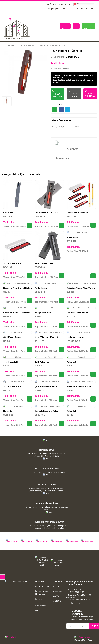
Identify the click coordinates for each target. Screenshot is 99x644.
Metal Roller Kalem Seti (77, 212)
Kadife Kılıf (8, 212)
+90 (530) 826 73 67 (85, 9)
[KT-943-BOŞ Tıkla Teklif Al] (93, 349)
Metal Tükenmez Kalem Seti (47, 337)
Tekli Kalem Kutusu (12, 263)
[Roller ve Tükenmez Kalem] (81, 381)
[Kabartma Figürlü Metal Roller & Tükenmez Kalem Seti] (17, 308)
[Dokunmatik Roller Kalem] (49, 194)
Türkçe (79, 4)
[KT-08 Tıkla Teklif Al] (29, 349)
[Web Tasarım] (84, 637)
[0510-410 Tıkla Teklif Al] (93, 275)
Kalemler (12, 46)
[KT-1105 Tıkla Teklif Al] (93, 325)
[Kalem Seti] (81, 357)
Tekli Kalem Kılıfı (10, 362)
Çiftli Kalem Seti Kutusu (46, 386)
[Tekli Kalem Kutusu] (17, 245)
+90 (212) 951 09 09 (56, 9)
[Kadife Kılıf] (17, 194)
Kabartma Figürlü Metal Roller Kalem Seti (22, 288)
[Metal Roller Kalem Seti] (81, 194)
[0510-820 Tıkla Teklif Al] (61, 225)
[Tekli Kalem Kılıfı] (17, 357)
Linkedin (56, 601)
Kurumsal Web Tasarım (84, 640)
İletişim (38, 599)
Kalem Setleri (27, 46)
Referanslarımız (42, 586)
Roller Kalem (72, 237)
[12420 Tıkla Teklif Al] (93, 423)
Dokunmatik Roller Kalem (46, 212)
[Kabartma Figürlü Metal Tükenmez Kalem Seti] (81, 283)
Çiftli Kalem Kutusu (12, 337)
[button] (56, 26)
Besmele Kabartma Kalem (46, 411)
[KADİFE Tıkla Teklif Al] (29, 225)
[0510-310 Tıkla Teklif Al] (29, 423)
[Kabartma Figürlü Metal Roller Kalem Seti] (17, 283)
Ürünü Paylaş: (58, 105)
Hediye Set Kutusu (43, 313)
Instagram (57, 591)
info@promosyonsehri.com (58, 4)
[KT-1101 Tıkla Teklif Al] (29, 275)
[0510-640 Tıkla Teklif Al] (61, 300)
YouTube (56, 596)
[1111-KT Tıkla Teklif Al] (61, 349)
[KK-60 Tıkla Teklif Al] (29, 374)
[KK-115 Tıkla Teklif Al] (29, 399)
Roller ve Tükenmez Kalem (79, 386)
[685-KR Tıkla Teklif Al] (29, 300)
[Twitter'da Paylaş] (67, 109)
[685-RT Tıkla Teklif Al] (29, 325)
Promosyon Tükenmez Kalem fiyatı (67, 75)
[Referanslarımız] (12, 541)
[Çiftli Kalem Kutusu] (17, 332)
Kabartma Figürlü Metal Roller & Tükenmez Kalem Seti (28, 313)
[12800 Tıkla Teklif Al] (93, 374)
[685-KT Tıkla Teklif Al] (93, 300)
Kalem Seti (71, 362)
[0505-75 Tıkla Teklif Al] (93, 399)
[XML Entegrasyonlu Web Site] (26, 637)
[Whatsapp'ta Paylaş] (54, 109)
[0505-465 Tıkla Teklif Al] (61, 423)
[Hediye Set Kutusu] (49, 308)
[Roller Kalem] (81, 232)
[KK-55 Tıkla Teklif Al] (61, 374)
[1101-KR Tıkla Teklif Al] (93, 225)
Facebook (57, 581)
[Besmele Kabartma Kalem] (49, 406)
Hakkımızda (40, 581)
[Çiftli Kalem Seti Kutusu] (49, 381)
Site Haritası (41, 606)
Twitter (55, 586)
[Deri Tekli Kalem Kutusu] (81, 308)
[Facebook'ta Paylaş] (61, 109)
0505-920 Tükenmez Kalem (52, 46)
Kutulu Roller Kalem (44, 263)
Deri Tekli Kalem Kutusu (78, 313)
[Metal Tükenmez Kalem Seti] (49, 332)
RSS (37, 611)
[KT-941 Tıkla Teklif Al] (61, 325)
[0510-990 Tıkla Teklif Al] (61, 275)
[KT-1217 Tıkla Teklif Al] (61, 399)
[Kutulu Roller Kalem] (49, 245)
